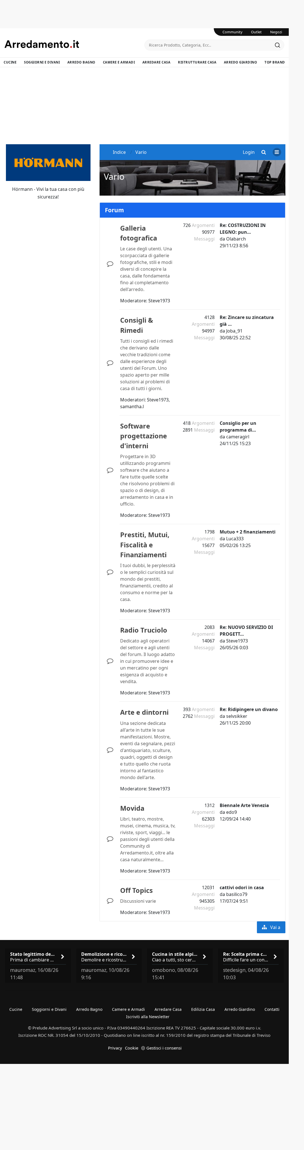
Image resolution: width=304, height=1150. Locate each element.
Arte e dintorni (144, 712)
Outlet (256, 31)
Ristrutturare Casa (197, 62)
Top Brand (275, 62)
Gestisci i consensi (164, 1048)
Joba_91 (234, 331)
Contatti (272, 1009)
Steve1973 (159, 301)
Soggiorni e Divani (42, 62)
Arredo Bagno (81, 62)
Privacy (115, 1048)
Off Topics (136, 890)
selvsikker (236, 716)
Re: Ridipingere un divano (249, 709)
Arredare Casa (156, 62)
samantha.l (132, 406)
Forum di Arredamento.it (74, 44)
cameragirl (237, 437)
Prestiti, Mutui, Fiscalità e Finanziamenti (144, 544)
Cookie (131, 1048)
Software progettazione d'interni (143, 435)
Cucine (10, 62)
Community (233, 31)
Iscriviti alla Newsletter (147, 1016)
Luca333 (235, 538)
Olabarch (236, 239)
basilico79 (236, 894)
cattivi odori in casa (242, 887)
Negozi (276, 31)
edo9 (231, 812)
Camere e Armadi (119, 62)
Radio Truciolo (143, 630)
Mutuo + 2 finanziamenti (248, 532)
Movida (132, 808)
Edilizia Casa (203, 1009)
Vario (114, 176)
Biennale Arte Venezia (244, 805)
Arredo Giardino (240, 62)
